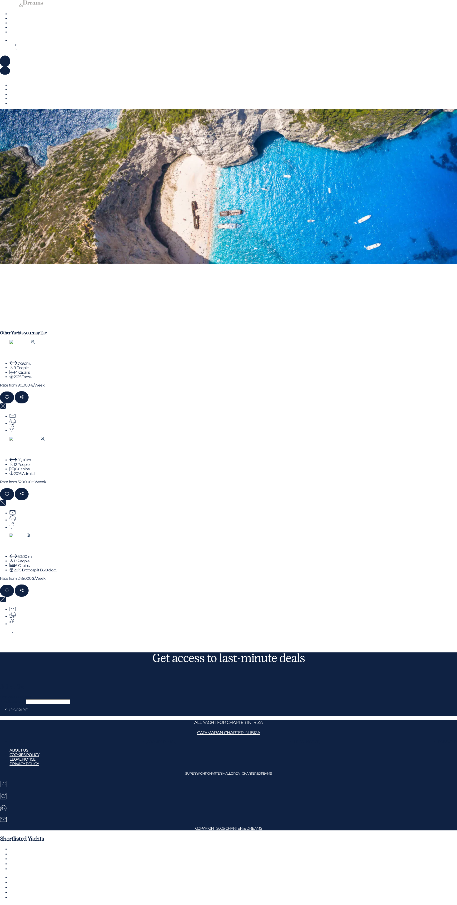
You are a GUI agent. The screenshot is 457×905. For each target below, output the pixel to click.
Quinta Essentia (19, 449)
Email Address (13, 701)
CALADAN (13, 352)
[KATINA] (20, 536)
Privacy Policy (24, 764)
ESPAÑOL (27, 49)
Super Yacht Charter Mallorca (212, 773)
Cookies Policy (161, 742)
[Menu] (5, 61)
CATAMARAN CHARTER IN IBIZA (228, 732)
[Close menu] (5, 71)
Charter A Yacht (22, 14)
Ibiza (13, 18)
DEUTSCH (27, 45)
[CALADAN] (22, 342)
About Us (19, 742)
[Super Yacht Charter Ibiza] (21, 5)
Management (21, 27)
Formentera (20, 23)
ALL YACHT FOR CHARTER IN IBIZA (228, 722)
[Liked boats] (13, 61)
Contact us (19, 32)
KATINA (10, 546)
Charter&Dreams (257, 773)
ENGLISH (17, 40)
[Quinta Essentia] (27, 439)
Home (5, 632)
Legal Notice (306, 742)
